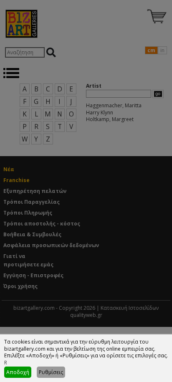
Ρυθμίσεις (51, 372)
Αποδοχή (17, 372)
